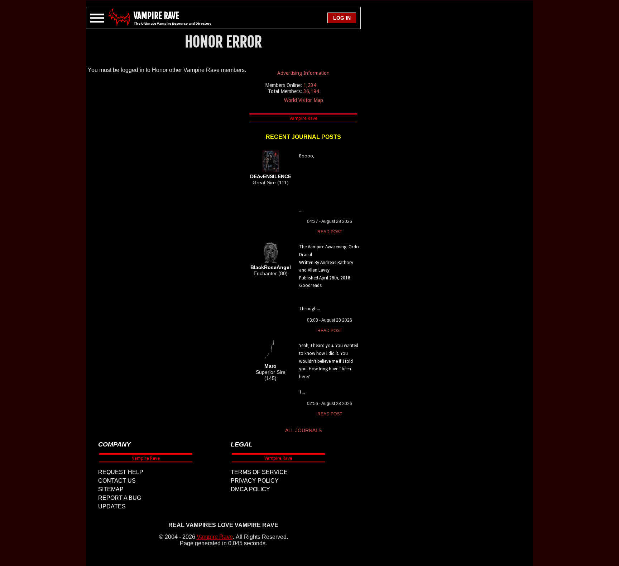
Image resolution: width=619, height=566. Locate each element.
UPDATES (112, 506)
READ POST (329, 231)
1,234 (309, 85)
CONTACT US (117, 481)
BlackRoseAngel (270, 267)
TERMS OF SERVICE (259, 472)
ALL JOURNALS (303, 430)
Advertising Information (303, 73)
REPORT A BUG (119, 498)
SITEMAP (111, 489)
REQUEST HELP (120, 472)
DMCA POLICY (250, 489)
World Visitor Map (303, 100)
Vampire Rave (215, 537)
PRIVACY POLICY (255, 481)
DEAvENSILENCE (270, 176)
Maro (270, 366)
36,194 (311, 91)
